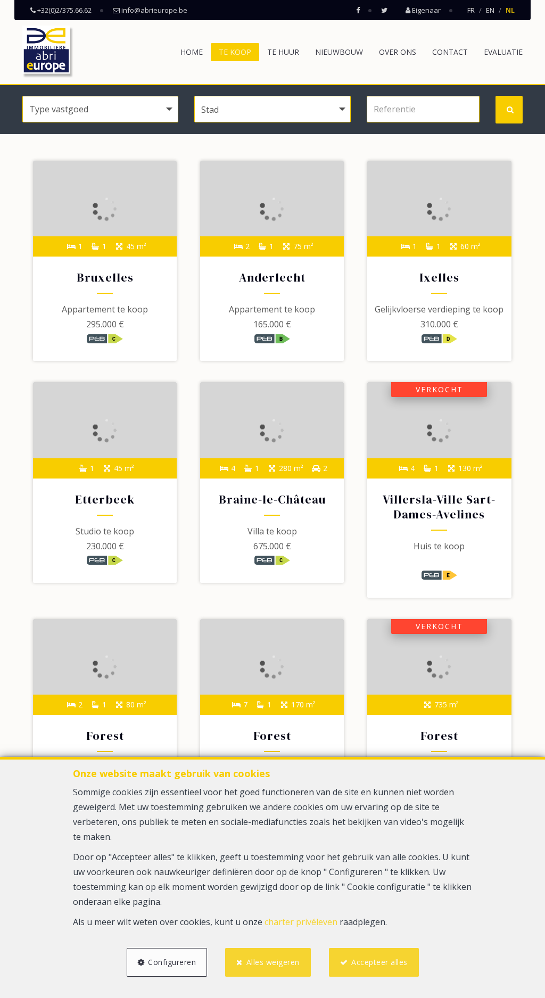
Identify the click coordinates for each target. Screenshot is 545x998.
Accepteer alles (379, 962)
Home (191, 52)
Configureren (172, 962)
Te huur (283, 52)
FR (471, 10)
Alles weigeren (273, 962)
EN (490, 10)
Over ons (397, 52)
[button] (272, 109)
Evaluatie (503, 52)
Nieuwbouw (339, 52)
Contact (450, 52)
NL (510, 10)
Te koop (235, 52)
